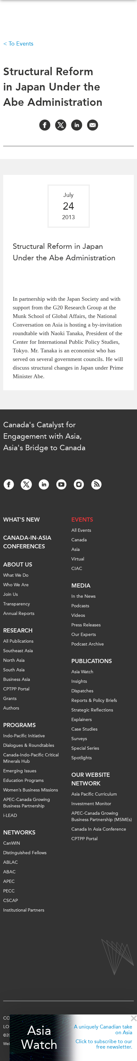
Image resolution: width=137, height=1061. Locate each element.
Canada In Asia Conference (98, 829)
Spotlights (81, 758)
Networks (19, 832)
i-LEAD (10, 815)
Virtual (77, 559)
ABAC (9, 872)
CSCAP (10, 900)
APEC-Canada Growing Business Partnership (26, 803)
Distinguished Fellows (25, 852)
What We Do (15, 575)
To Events (21, 43)
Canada (79, 540)
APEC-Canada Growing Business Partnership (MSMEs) (101, 816)
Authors (11, 708)
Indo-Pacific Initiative (24, 736)
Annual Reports (18, 613)
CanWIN (11, 843)
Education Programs (23, 780)
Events (82, 519)
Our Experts (83, 634)
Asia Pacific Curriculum (94, 794)
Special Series (85, 748)
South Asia (14, 670)
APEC (9, 881)
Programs (19, 725)
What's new (21, 519)
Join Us (10, 594)
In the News (83, 596)
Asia (75, 549)
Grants (10, 698)
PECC (9, 891)
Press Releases (86, 625)
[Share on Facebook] (44, 125)
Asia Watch (39, 1038)
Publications (91, 661)
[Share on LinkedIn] (76, 125)
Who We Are (16, 585)
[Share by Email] (92, 125)
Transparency (16, 604)
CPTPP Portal (16, 689)
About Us (17, 564)
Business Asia (16, 679)
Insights (79, 681)
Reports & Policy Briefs (94, 700)
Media (80, 585)
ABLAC (10, 862)
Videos (78, 615)
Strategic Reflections (92, 710)
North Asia (14, 660)
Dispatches (82, 691)
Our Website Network (90, 779)
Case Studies (84, 729)
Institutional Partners (23, 910)
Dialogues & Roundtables (28, 745)
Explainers (81, 719)
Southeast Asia (18, 650)
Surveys (79, 738)
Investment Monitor (91, 803)
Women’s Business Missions (30, 790)
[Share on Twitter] (60, 125)
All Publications (18, 641)
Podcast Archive (87, 644)
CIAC (76, 568)
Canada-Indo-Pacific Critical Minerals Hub (31, 758)
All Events (81, 530)
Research (17, 630)
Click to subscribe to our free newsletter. (104, 1044)
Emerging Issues (19, 771)
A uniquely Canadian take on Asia (103, 1030)
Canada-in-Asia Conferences (27, 542)
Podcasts (80, 606)
